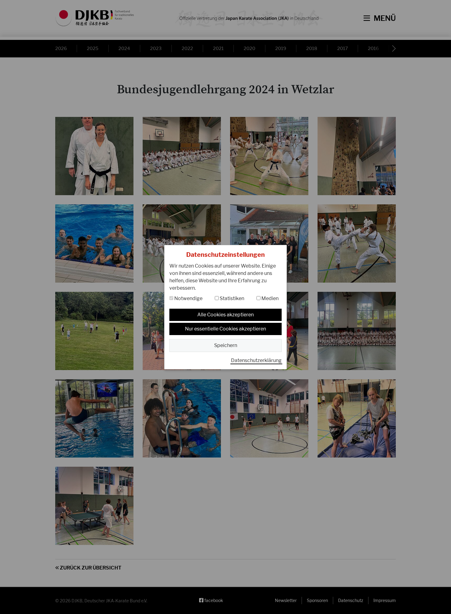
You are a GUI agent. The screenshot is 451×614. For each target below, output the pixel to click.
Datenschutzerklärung (256, 360)
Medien (269, 298)
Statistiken (231, 298)
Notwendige (187, 298)
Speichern (225, 345)
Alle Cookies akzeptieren (225, 315)
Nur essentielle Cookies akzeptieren (225, 329)
